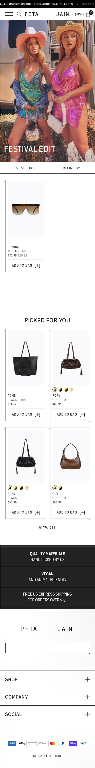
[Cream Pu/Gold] (71, 390)
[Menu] (9, 14)
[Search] (19, 14)
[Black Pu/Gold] (60, 390)
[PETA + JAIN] (47, 14)
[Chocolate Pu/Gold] (55, 390)
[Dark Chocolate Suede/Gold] (66, 390)
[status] (88, 14)
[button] (47, 679)
